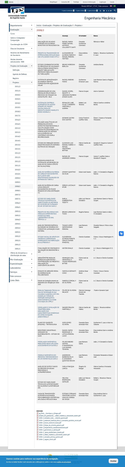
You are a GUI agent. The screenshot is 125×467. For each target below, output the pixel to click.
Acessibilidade (101, 11)
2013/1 (17, 149)
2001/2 (17, 244)
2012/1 (17, 157)
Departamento (16, 25)
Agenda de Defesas (20, 74)
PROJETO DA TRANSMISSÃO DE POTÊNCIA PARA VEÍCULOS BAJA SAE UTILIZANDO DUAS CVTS (48, 55)
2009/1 (17, 182)
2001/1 (17, 249)
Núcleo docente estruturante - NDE (17, 60)
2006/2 (17, 203)
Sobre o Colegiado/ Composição (17, 39)
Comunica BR (65, 2)
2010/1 (17, 174)
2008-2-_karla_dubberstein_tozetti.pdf (51, 432)
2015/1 (17, 132)
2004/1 (17, 224)
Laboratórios (15, 268)
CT (95, 6)
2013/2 (17, 145)
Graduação (47, 25)
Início (38, 25)
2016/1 (17, 124)
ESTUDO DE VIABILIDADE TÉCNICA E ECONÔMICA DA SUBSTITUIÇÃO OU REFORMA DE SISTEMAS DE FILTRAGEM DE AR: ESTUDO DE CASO (48, 202)
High (103, 11)
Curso (12, 34)
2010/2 (17, 170)
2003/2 (17, 228)
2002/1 (17, 240)
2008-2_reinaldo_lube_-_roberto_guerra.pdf (53, 418)
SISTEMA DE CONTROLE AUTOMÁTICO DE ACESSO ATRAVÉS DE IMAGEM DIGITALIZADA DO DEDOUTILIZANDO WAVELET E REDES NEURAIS (48, 107)
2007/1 (17, 199)
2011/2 (17, 161)
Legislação (102, 2)
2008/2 (17, 186)
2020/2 (17, 95)
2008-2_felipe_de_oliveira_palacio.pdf (51, 425)
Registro (16, 78)
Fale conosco (103, 6)
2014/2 (17, 136)
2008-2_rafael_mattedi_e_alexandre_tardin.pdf (54, 435)
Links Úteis (14, 280)
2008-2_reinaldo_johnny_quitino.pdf (51, 437)
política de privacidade (64, 462)
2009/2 (17, 178)
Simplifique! (53, 2)
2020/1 (17, 99)
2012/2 (17, 153)
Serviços (13, 272)
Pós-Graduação (16, 259)
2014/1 (17, 140)
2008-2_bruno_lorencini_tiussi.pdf (50, 423)
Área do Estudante (17, 48)
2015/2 (17, 128)
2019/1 (17, 107)
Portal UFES (87, 6)
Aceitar (113, 461)
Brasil (11, 2)
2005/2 (17, 211)
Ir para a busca (92, 11)
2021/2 (17, 86)
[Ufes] (17, 12)
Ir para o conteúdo (68, 11)
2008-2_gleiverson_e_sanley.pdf (49, 430)
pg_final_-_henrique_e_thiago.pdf (50, 413)
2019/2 (17, 103)
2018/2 (17, 111)
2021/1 (17, 91)
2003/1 (17, 232)
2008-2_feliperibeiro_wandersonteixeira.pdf (53, 428)
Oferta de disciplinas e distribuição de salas (18, 254)
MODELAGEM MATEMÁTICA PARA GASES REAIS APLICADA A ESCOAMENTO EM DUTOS (48, 344)
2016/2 (17, 120)
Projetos (78, 25)
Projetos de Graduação (63, 25)
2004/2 (17, 220)
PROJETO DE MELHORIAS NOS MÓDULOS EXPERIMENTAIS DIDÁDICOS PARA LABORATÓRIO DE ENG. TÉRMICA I (48, 215)
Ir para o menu (81, 11)
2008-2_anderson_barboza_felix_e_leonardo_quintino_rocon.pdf (60, 420)
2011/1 (17, 165)
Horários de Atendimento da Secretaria (19, 54)
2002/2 (17, 236)
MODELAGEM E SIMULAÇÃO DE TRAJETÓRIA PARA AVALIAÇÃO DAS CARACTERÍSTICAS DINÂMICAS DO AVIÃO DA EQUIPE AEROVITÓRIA (48, 312)
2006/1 (17, 207)
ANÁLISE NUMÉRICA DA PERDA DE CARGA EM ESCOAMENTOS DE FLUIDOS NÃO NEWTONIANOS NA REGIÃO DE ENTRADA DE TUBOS (48, 175)
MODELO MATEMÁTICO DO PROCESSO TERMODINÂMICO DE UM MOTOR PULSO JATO (48, 357)
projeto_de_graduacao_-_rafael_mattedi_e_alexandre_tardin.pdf (59, 416)
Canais (112, 2)
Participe (76, 2)
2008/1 (17, 190)
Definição (16, 70)
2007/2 (17, 195)
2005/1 (17, 215)
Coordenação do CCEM (18, 44)
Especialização (16, 263)
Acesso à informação (89, 2)
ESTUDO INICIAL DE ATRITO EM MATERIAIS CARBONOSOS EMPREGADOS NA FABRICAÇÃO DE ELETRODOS (48, 239)
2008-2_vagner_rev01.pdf (47, 439)
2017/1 (17, 116)
